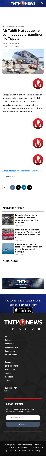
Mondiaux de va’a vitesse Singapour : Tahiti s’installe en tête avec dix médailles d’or (28, 233)
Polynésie (11, 27)
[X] (18, 187)
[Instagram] (13, 329)
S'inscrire (23, 424)
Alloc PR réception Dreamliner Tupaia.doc (21, 170)
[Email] (29, 187)
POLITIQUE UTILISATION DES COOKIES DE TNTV (23, 451)
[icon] (3, 26)
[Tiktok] (32, 329)
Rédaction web (10, 176)
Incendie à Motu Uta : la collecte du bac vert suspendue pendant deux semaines (27, 219)
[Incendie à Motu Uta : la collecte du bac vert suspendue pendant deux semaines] (8, 219)
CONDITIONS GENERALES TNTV (32, 448)
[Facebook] (12, 187)
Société (21, 27)
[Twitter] (19, 329)
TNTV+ (7, 391)
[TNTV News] (23, 322)
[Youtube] (39, 329)
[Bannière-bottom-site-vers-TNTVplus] (23, 289)
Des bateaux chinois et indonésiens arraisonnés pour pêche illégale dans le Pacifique (29, 248)
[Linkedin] (23, 187)
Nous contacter (10, 388)
